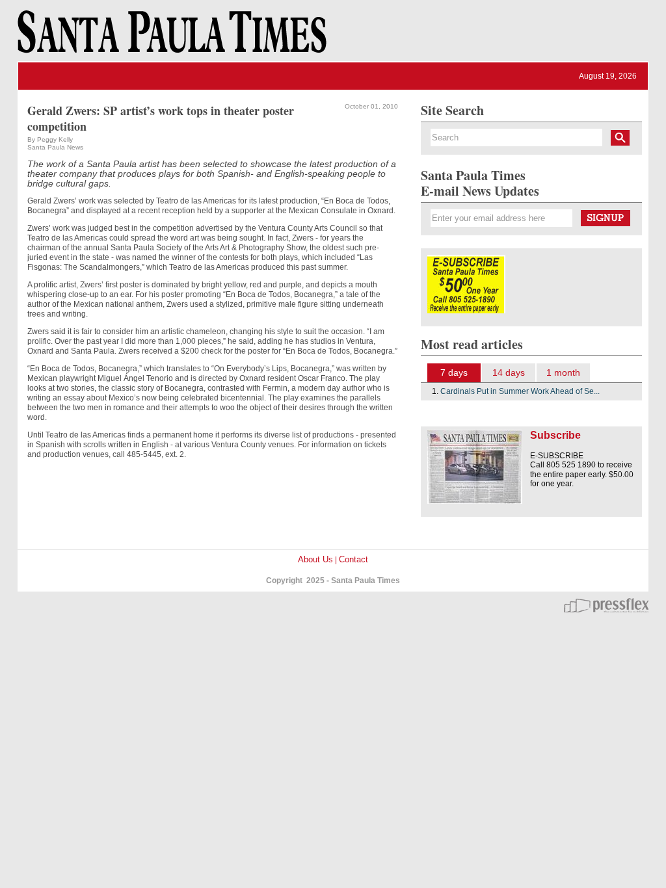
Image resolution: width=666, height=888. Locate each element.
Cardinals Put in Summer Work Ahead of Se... (520, 391)
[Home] (170, 38)
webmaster (606, 605)
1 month (563, 372)
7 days (454, 372)
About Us (315, 559)
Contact (353, 559)
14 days (508, 372)
